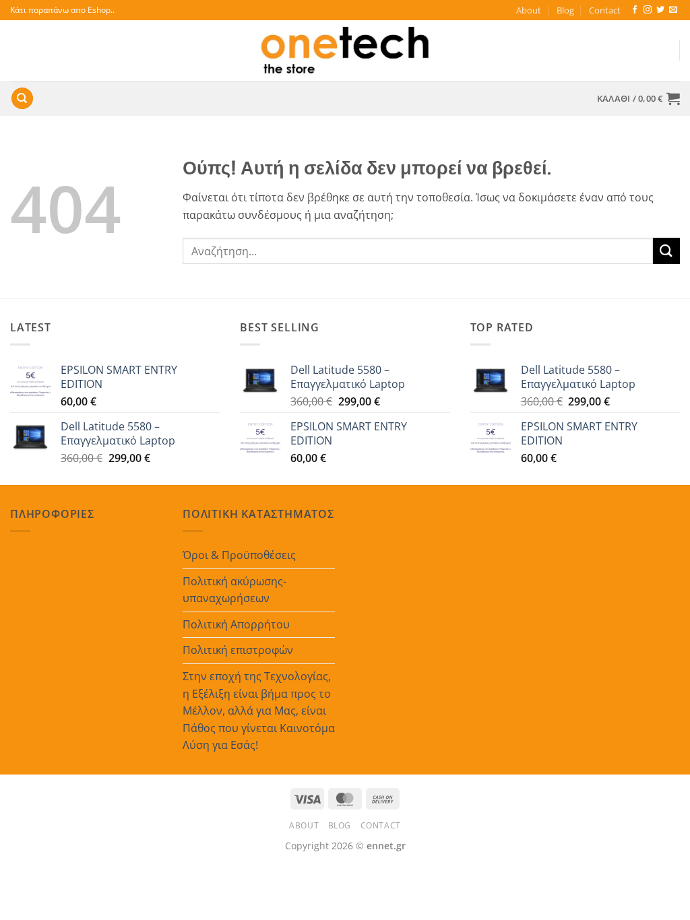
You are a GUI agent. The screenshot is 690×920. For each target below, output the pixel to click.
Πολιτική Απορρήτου (236, 624)
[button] (638, 98)
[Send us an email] (673, 10)
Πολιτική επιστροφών (238, 650)
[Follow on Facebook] (635, 10)
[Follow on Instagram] (648, 10)
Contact (605, 10)
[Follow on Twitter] (660, 10)
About (528, 10)
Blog (565, 10)
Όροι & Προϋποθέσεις (239, 555)
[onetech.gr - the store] (345, 50)
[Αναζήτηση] (22, 99)
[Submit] (666, 251)
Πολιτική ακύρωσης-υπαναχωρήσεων (234, 590)
